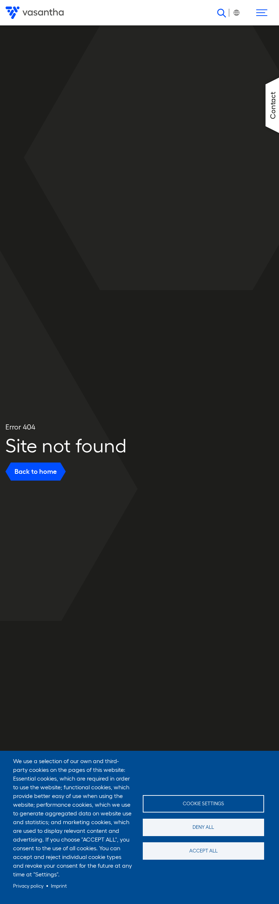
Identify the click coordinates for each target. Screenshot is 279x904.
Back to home (36, 471)
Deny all (203, 827)
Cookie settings (203, 803)
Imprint (59, 886)
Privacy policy (28, 886)
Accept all (203, 851)
